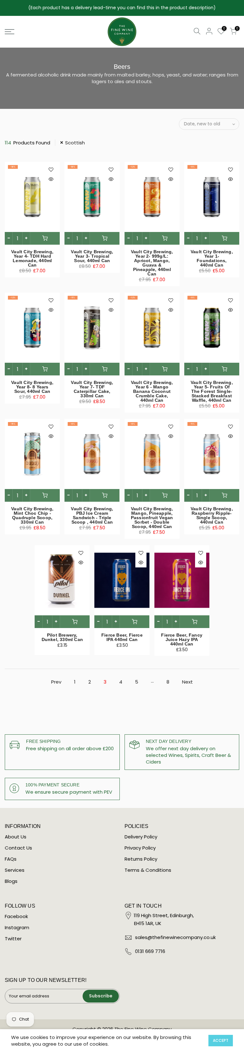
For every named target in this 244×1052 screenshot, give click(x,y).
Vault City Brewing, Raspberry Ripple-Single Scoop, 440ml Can (212, 515)
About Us (15, 836)
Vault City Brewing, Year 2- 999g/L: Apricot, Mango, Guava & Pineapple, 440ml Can (152, 262)
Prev (56, 681)
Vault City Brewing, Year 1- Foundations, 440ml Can (212, 258)
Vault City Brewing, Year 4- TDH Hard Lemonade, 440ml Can (32, 258)
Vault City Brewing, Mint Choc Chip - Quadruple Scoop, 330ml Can (32, 515)
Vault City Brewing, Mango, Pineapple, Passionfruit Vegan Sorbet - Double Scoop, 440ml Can (152, 517)
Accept (220, 1040)
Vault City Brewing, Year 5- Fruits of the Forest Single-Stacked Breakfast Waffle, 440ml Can (212, 391)
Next (187, 681)
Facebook (16, 916)
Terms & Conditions (148, 870)
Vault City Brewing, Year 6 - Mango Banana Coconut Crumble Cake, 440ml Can (152, 391)
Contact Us (18, 847)
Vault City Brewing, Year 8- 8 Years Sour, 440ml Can (32, 387)
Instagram (17, 927)
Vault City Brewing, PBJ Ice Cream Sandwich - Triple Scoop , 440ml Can (92, 515)
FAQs (11, 859)
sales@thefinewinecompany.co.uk (175, 937)
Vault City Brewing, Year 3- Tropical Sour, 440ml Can (92, 256)
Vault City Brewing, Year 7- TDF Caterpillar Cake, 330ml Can (92, 389)
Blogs (11, 881)
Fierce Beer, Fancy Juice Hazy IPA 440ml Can (181, 639)
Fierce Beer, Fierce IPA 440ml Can (122, 637)
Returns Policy (141, 859)
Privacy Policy (140, 847)
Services (14, 870)
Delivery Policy (141, 836)
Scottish (75, 142)
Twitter (13, 938)
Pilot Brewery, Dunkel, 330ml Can (62, 637)
